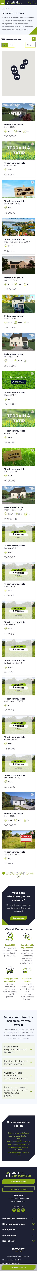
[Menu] (2, 2)
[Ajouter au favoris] (32, 105)
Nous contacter (19, 918)
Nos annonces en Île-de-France (18, 1141)
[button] (14, 68)
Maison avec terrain (13, 125)
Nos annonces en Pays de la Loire (18, 1153)
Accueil (4, 9)
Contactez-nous (18, 1181)
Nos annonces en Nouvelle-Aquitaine (18, 1148)
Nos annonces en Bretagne (18, 1133)
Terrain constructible (14, 164)
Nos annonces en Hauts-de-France (18, 1137)
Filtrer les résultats (18, 1267)
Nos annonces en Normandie (18, 1144)
